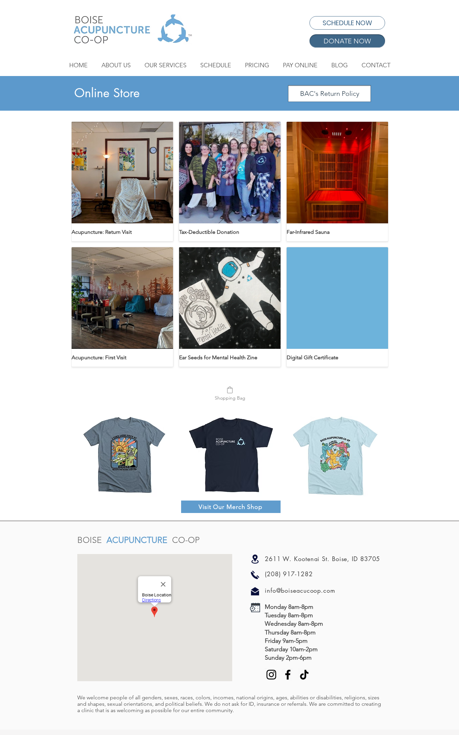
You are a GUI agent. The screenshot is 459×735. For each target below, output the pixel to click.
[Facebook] (287, 674)
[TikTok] (304, 674)
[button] (115, 65)
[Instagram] (271, 674)
